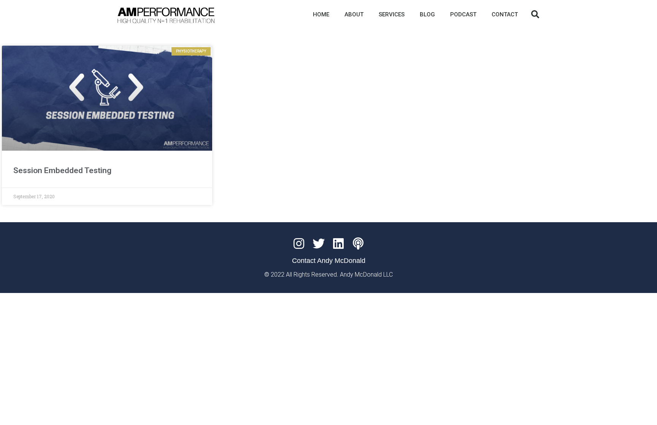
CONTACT (505, 14)
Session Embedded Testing (62, 170)
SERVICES (392, 14)
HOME (321, 14)
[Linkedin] (338, 243)
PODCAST (463, 14)
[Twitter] (319, 243)
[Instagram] (299, 243)
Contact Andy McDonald (328, 260)
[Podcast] (358, 243)
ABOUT (353, 14)
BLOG (427, 14)
